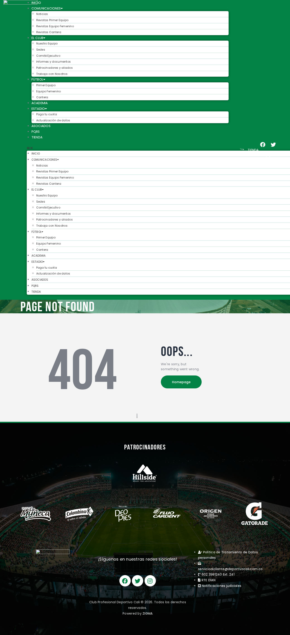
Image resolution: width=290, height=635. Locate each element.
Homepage (181, 382)
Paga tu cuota (46, 114)
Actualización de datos (53, 120)
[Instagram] (268, 155)
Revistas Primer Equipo (52, 20)
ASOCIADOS (41, 126)
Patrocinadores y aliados (54, 68)
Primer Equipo (46, 85)
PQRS (35, 131)
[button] (128, 148)
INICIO (36, 2)
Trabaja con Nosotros (52, 74)
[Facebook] (263, 145)
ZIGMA (147, 613)
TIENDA (37, 137)
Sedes (40, 49)
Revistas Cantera (48, 32)
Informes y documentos (53, 62)
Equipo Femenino (48, 91)
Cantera (42, 97)
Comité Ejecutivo (48, 56)
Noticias (42, 14)
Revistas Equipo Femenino (55, 26)
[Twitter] (273, 145)
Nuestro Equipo (47, 43)
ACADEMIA (39, 103)
